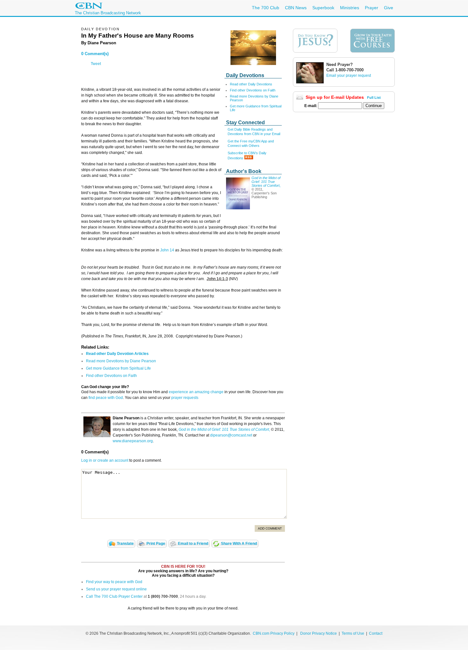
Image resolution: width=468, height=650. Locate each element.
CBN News (296, 7)
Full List (374, 97)
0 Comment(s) (95, 53)
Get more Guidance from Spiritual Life (118, 368)
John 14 (167, 250)
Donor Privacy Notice (318, 633)
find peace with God (106, 397)
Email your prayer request (348, 75)
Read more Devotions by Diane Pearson (121, 361)
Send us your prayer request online (116, 589)
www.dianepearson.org (133, 441)
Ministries (349, 7)
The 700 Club (265, 7)
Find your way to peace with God (114, 582)
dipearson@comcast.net (231, 435)
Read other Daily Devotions (251, 84)
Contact (375, 633)
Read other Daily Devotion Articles (117, 353)
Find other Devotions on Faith (252, 90)
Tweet (96, 63)
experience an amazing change (196, 392)
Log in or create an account (104, 460)
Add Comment (270, 528)
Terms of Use (353, 633)
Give (388, 7)
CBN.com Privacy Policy (273, 633)
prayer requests (184, 397)
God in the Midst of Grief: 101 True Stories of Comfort (266, 181)
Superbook (323, 7)
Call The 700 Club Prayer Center (114, 596)
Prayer (371, 7)
